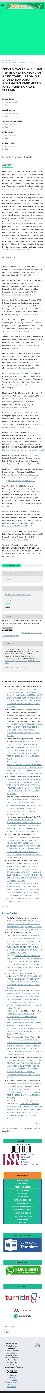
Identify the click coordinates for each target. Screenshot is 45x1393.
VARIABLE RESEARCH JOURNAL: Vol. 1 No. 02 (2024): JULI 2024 (23, 985)
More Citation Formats (16, 668)
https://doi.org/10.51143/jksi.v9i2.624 (15, 407)
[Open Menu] (2, 4)
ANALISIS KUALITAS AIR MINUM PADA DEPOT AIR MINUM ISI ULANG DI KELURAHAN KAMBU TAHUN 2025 (24, 767)
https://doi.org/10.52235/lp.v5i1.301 (15, 540)
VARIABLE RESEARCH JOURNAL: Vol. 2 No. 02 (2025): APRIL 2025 (24, 704)
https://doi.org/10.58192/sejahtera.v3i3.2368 (22, 368)
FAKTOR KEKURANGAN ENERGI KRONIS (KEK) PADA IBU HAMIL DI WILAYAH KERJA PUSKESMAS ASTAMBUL (24, 979)
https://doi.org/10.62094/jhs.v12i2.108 (21, 481)
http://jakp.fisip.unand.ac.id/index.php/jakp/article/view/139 (23, 450)
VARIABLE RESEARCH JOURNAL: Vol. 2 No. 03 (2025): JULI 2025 (23, 733)
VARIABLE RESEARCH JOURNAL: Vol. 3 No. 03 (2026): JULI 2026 (23, 1075)
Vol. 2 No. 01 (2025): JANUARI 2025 (15, 63)
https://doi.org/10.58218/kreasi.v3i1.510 (16, 295)
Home (4, 60)
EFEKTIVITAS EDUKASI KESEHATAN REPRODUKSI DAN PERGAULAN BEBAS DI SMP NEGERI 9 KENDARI (24, 727)
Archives (13, 60)
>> (7, 906)
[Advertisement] (22, 30)
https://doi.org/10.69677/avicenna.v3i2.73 (23, 315)
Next (38, 1123)
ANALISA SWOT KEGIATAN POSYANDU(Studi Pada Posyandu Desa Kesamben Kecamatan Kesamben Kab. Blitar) (24, 924)
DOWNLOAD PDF (12, 566)
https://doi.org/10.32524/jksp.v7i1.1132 (20, 331)
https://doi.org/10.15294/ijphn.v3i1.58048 (17, 526)
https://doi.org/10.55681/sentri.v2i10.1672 (17, 427)
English (6, 1332)
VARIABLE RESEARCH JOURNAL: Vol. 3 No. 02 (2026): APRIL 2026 (23, 791)
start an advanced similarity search (25, 1128)
